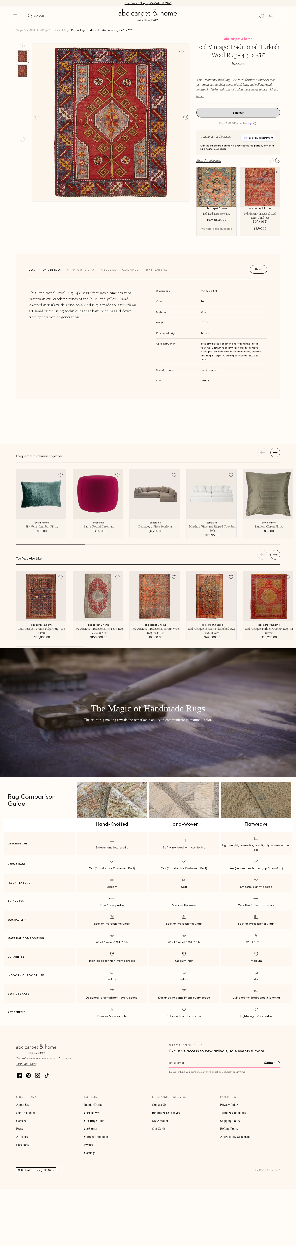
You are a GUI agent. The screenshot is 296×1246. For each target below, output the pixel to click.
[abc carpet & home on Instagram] (37, 1074)
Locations (22, 1144)
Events (88, 1144)
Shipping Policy (230, 1120)
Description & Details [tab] (45, 269)
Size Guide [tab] (108, 269)
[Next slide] (22, 139)
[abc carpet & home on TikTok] (46, 1074)
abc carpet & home (238, 39)
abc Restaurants (26, 1112)
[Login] (270, 16)
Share (258, 269)
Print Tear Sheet (157, 269)
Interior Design (93, 1104)
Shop (19, 30)
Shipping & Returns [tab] (81, 269)
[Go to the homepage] (148, 20)
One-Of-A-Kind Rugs (36, 30)
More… (200, 96)
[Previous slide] (22, 46)
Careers (21, 1120)
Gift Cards (158, 1128)
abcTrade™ (91, 1112)
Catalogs (89, 1153)
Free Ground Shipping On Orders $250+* (148, 3)
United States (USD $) (36, 1170)
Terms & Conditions (233, 1112)
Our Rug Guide (94, 1120)
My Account (160, 1120)
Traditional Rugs (59, 30)
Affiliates (22, 1136)
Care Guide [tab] (130, 269)
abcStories (90, 1128)
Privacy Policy (229, 1104)
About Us (22, 1104)
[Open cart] (279, 16)
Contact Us (159, 1104)
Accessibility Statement (235, 1136)
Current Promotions (96, 1136)
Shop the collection (208, 160)
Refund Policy (229, 1128)
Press (19, 1128)
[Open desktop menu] (15, 15)
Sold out (238, 112)
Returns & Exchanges (166, 1112)
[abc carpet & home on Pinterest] (28, 1074)
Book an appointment (260, 137)
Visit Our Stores (26, 1064)
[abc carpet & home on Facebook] (19, 1074)
